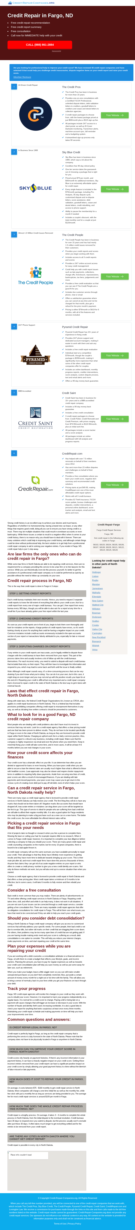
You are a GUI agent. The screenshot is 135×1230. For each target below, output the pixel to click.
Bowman (96, 613)
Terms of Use (60, 1224)
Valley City (97, 629)
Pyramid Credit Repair (75, 327)
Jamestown (97, 588)
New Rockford (98, 637)
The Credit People (72, 234)
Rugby (95, 580)
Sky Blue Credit (71, 152)
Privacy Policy (74, 1224)
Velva (94, 650)
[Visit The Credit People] (35, 275)
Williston (96, 609)
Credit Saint (69, 393)
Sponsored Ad (56, 51)
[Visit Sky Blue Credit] (35, 188)
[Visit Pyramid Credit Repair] (35, 355)
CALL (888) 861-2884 (40, 44)
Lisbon (95, 576)
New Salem (97, 601)
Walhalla (96, 592)
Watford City (97, 605)
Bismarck (96, 641)
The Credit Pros (71, 87)
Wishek (95, 645)
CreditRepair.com (72, 453)
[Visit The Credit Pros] (35, 114)
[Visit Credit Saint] (35, 418)
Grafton (95, 621)
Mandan (96, 584)
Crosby (95, 625)
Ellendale (96, 597)
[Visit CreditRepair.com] (35, 484)
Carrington (97, 633)
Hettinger (96, 572)
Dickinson (97, 617)
